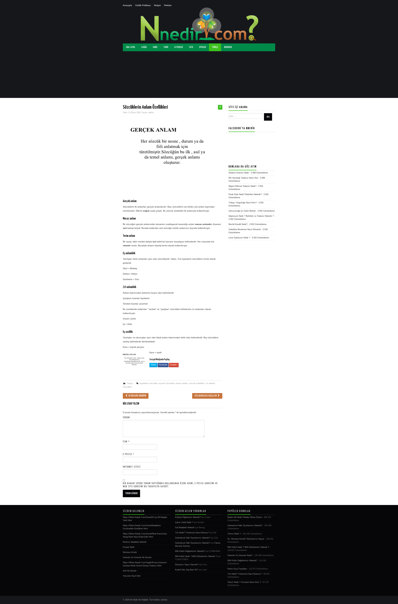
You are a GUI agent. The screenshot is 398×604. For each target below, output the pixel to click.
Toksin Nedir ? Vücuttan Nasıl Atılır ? (244, 582)
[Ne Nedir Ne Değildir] (199, 25)
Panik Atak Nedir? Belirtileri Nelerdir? (245, 194)
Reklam (168, 5)
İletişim (157, 5)
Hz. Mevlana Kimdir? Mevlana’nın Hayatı (245, 539)
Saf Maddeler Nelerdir (184, 527)
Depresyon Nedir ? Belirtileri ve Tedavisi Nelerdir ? (251, 216)
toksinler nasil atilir (132, 576)
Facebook (163, 365)
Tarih (166, 47)
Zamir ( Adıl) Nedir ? (184, 522)
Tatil (191, 47)
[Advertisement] (199, 74)
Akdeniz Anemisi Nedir (239, 173)
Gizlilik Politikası (143, 5)
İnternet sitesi (132, 467)
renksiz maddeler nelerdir (134, 542)
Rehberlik (228, 47)
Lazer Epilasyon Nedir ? (239, 238)
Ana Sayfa (130, 47)
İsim (126, 442)
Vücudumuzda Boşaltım (205, 395)
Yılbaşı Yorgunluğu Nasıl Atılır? (243, 203)
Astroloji (178, 47)
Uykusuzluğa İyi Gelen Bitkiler (242, 211)
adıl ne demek (130, 571)
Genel (155, 47)
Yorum (126, 417)
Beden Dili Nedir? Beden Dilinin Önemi (244, 517)
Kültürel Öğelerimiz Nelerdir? (188, 517)
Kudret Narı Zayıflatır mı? (186, 570)
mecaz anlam (182, 383)
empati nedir (128, 547)
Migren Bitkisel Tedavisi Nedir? (242, 186)
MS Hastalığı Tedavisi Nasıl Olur (243, 178)
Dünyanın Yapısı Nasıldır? (187, 565)
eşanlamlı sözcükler (148, 383)
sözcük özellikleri (196, 383)
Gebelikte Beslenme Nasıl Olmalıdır (245, 229)
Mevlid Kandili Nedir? (238, 224)
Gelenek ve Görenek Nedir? (239, 555)
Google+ (173, 365)
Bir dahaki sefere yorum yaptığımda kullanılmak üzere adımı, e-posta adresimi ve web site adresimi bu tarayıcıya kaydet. (170, 485)
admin (151, 112)
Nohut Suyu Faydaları (237, 569)
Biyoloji (202, 47)
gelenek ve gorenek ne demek (137, 557)
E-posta (128, 454)
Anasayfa (127, 5)
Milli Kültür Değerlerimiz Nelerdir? (190, 551)
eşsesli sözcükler (166, 383)
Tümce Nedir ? (234, 534)
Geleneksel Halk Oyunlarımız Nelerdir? (192, 538)
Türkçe (215, 47)
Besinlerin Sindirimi (137, 395)
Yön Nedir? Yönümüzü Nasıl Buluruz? (192, 533)
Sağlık (144, 47)
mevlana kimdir (130, 552)
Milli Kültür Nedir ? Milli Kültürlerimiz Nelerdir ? (196, 556)
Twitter (153, 365)
